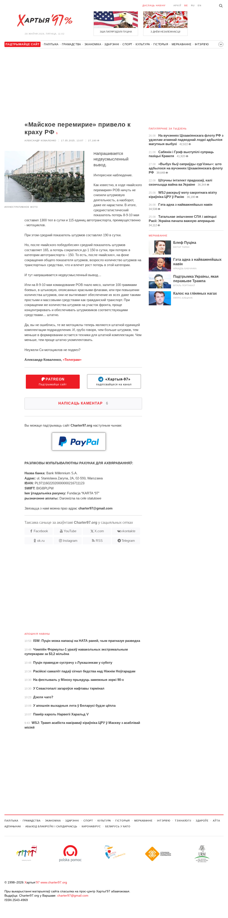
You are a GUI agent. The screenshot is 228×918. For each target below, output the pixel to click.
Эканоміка (92, 44)
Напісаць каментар (83, 403)
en (199, 5)
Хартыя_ (44, 20)
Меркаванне (181, 44)
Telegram (128, 540)
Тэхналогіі (183, 820)
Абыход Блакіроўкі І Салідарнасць (51, 826)
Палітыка (51, 44)
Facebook (41, 531)
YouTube (70, 531)
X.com (99, 531)
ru (193, 5)
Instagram (70, 540)
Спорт (127, 44)
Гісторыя (160, 44)
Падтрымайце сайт (53, 381)
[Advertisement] (73, 85)
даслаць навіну (153, 5)
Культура (143, 44)
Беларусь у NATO (117, 826)
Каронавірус (91, 826)
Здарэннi (111, 44)
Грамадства (71, 44)
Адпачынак (12, 826)
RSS (99, 540)
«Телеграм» (72, 359)
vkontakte (128, 531)
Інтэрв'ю (202, 44)
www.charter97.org (54, 882)
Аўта (216, 820)
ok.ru (41, 540)
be (186, 5)
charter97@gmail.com (72, 895)
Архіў (177, 5)
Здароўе (202, 820)
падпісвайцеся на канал (114, 381)
